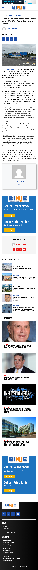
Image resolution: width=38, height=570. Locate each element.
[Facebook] (7, 39)
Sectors (10, 15)
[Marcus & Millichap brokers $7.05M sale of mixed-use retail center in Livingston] (7, 277)
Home (3, 15)
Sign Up (9, 216)
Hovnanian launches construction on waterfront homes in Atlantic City (23, 267)
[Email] (3, 39)
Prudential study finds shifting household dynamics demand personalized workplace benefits (17, 410)
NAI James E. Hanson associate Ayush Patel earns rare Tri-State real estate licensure (23, 299)
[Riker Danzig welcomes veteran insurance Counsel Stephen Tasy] (19, 363)
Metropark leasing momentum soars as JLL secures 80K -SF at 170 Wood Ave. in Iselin (24, 288)
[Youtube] (24, 249)
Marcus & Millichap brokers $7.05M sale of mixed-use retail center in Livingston (24, 278)
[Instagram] (17, 249)
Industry (6, 407)
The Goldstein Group (8, 69)
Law (4, 375)
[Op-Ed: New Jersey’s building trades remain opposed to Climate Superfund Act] (19, 331)
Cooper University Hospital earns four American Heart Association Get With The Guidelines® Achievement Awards (16, 443)
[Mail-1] (4, 514)
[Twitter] (11, 39)
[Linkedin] (15, 39)
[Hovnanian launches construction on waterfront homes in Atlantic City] (7, 267)
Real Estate (20, 15)
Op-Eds (5, 344)
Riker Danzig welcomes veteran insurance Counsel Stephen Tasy (16, 378)
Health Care (7, 440)
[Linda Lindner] (4, 29)
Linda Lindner (12, 29)
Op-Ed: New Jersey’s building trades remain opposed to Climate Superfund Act (17, 347)
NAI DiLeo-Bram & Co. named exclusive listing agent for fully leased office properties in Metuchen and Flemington (24, 309)
